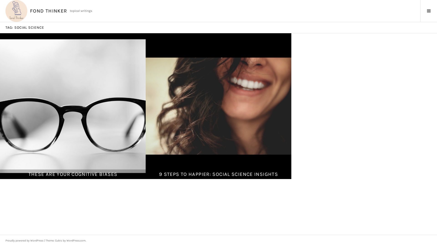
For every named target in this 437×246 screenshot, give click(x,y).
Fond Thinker (48, 11)
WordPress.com (76, 240)
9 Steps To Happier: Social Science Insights (218, 174)
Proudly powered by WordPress (24, 240)
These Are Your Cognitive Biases (72, 174)
